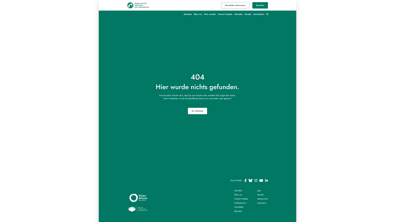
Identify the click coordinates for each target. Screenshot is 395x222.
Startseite (188, 14)
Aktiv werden (210, 14)
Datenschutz (262, 198)
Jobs (259, 190)
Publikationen (240, 202)
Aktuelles (238, 14)
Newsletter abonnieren (235, 5)
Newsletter (239, 207)
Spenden (260, 5)
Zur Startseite (197, 110)
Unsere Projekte (225, 14)
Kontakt (248, 14)
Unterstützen (258, 14)
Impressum (262, 202)
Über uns (198, 14)
